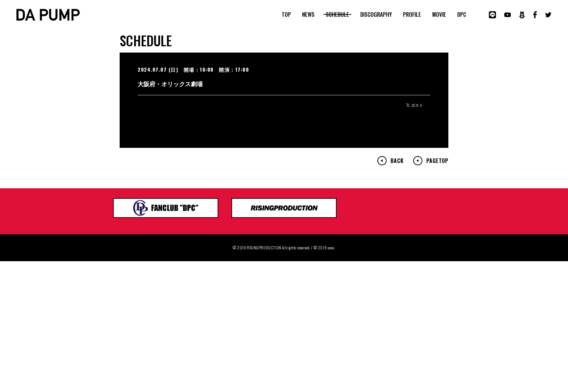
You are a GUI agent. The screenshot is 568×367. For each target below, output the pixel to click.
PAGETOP (437, 161)
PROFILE (412, 14)
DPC (461, 14)
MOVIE (439, 14)
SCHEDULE (337, 14)
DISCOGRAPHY (376, 14)
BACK (396, 161)
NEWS (308, 14)
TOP (286, 14)
